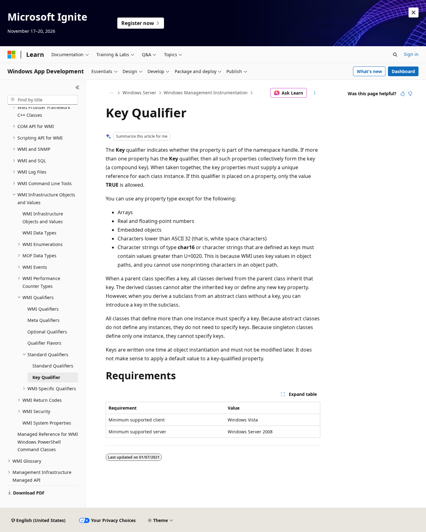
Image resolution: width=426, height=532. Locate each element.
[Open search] (395, 54)
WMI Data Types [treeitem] (39, 233)
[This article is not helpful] (410, 93)
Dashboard (403, 71)
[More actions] (314, 93)
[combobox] (42, 100)
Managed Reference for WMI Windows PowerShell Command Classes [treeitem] (47, 441)
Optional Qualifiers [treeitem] (47, 332)
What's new (369, 71)
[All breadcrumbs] (111, 93)
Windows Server (139, 93)
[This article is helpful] (402, 93)
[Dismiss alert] (414, 12)
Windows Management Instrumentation (206, 93)
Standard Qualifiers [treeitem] (52, 366)
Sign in (411, 54)
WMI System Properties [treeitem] (46, 423)
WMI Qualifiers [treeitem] (43, 309)
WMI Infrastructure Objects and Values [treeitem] (42, 217)
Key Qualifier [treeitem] (46, 377)
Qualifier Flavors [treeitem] (44, 343)
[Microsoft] (11, 55)
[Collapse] (77, 87)
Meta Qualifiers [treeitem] (43, 320)
